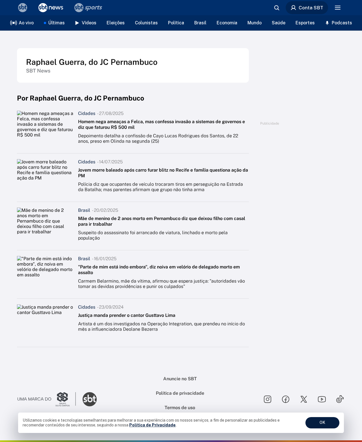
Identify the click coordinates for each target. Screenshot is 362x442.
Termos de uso (180, 407)
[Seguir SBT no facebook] (285, 399)
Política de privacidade (180, 393)
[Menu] (337, 7)
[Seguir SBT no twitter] (303, 399)
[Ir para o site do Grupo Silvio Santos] (47, 399)
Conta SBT (311, 7)
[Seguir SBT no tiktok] (339, 399)
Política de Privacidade (152, 425)
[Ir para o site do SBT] (90, 399)
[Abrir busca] (276, 7)
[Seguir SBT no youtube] (321, 399)
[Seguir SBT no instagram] (267, 399)
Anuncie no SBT (180, 378)
